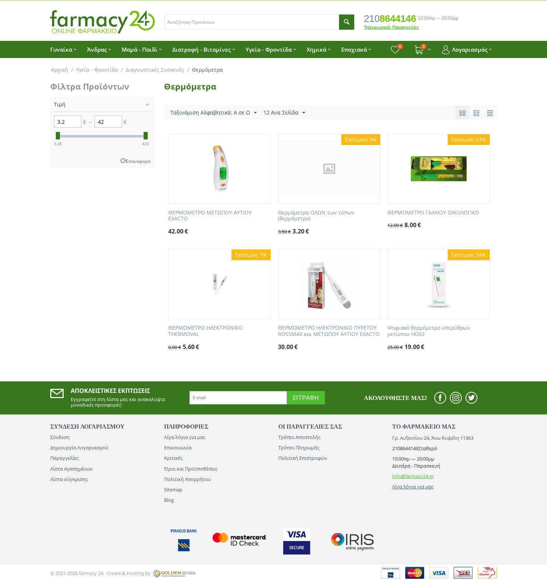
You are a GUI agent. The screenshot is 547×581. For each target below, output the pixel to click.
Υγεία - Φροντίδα (97, 69)
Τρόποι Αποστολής (299, 437)
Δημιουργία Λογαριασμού (79, 447)
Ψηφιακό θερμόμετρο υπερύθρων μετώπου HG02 (428, 331)
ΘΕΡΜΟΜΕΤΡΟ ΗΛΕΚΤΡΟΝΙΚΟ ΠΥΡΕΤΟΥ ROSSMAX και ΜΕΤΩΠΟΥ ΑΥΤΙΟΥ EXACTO (329, 331)
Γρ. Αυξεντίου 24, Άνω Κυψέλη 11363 (432, 438)
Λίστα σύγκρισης (69, 479)
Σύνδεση (60, 437)
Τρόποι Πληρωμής (298, 447)
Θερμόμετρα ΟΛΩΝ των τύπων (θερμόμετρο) (316, 216)
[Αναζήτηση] (346, 22)
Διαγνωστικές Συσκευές (155, 69)
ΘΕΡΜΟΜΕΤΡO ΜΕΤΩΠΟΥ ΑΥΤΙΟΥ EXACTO (210, 216)
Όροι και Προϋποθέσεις (190, 468)
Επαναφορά (138, 161)
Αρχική (59, 69)
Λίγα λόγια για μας (184, 437)
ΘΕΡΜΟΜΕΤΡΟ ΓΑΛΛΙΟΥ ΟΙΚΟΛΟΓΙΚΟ (433, 213)
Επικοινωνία (178, 447)
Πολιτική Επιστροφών (302, 458)
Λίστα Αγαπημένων (71, 468)
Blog (169, 500)
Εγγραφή (306, 398)
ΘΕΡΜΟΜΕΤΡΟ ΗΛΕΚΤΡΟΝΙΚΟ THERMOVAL (205, 331)
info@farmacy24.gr (413, 476)
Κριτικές (173, 458)
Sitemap (173, 489)
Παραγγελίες (64, 458)
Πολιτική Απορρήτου (187, 479)
